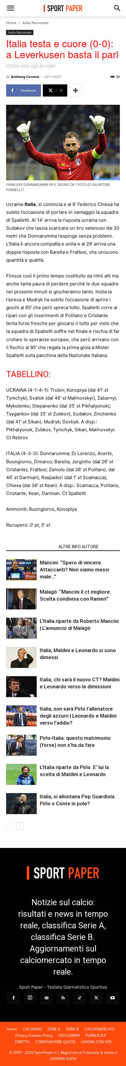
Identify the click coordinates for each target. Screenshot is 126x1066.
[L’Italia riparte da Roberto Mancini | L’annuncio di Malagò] (21, 628)
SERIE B (72, 1029)
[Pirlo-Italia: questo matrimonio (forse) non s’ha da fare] (21, 745)
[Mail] (46, 998)
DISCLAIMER (69, 1035)
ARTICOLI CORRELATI (30, 546)
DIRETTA (22, 1041)
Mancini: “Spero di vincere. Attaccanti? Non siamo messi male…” (74, 569)
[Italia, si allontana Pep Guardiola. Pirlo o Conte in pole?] (21, 803)
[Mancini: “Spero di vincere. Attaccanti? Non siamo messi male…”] (21, 569)
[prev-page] (10, 826)
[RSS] (63, 998)
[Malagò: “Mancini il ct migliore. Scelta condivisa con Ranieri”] (21, 598)
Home (11, 22)
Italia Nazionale (35, 22)
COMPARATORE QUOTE (55, 1041)
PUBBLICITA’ (95, 1035)
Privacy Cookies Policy (34, 1035)
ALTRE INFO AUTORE (78, 546)
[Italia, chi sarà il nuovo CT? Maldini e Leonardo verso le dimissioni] (21, 686)
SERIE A (53, 1029)
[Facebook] (13, 998)
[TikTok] (79, 998)
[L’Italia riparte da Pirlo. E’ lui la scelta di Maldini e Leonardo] (21, 774)
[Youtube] (112, 998)
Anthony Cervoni (25, 76)
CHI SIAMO (32, 1029)
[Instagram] (30, 998)
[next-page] (20, 826)
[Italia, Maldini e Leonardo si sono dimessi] (21, 657)
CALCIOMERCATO (100, 1029)
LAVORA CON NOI (96, 1041)
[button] (10, 8)
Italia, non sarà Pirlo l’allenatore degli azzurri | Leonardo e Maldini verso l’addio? (78, 716)
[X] (96, 998)
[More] (75, 90)
